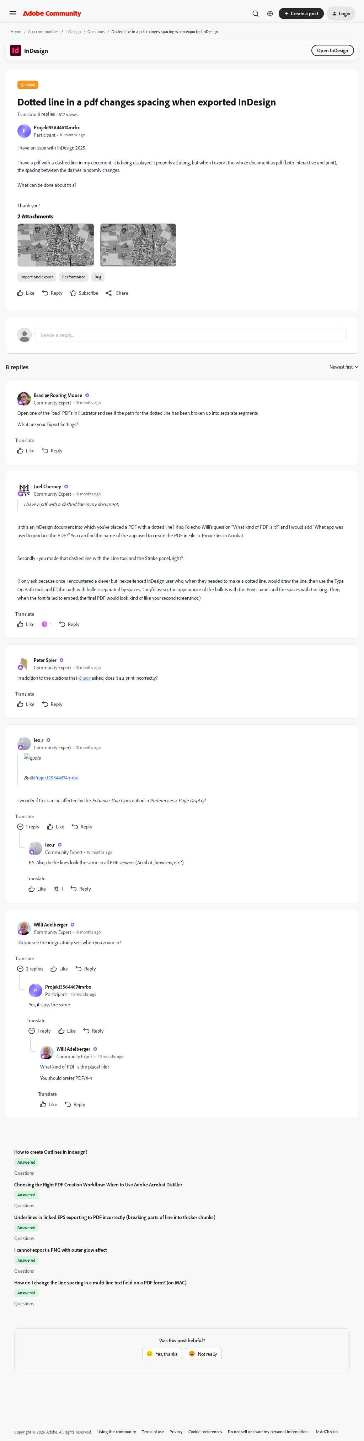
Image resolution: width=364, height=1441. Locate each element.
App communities (43, 31)
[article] (181, 423)
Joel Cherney (47, 486)
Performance (73, 276)
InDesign (73, 31)
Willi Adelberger (51, 924)
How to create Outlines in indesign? (50, 1152)
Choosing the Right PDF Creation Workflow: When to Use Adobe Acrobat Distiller (98, 1184)
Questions (96, 31)
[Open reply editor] (182, 334)
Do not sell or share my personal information (268, 1431)
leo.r (38, 740)
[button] (13, 15)
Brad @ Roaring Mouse (58, 395)
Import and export (37, 276)
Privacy (176, 1431)
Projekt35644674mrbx (57, 127)
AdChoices (329, 1431)
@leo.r (84, 678)
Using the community (116, 1431)
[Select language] (270, 13)
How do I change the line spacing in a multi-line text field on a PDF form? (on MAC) (100, 1282)
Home (16, 31)
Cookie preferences (205, 1431)
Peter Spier (45, 660)
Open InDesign (332, 50)
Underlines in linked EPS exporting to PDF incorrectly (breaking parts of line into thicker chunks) (114, 1217)
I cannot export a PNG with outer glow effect (60, 1250)
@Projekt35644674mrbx (54, 777)
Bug (98, 276)
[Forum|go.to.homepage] (52, 13)
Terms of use (153, 1431)
